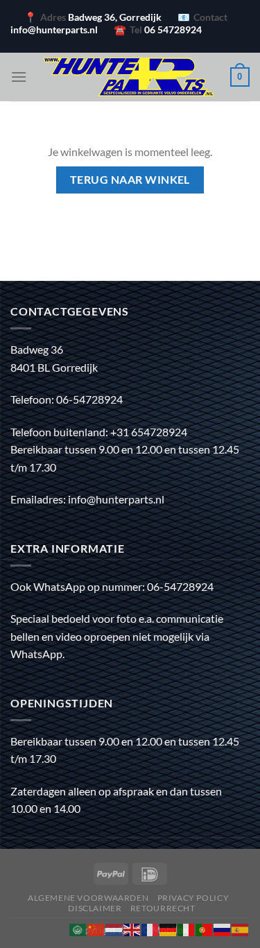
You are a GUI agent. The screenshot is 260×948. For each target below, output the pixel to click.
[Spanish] (241, 928)
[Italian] (186, 928)
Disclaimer (94, 908)
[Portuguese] (205, 928)
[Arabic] (78, 928)
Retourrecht (163, 908)
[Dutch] (114, 928)
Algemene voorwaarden (88, 898)
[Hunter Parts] (128, 77)
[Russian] (223, 928)
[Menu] (18, 77)
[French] (150, 928)
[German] (168, 928)
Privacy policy (193, 898)
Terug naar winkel (130, 179)
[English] (132, 928)
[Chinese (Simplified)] (96, 928)
